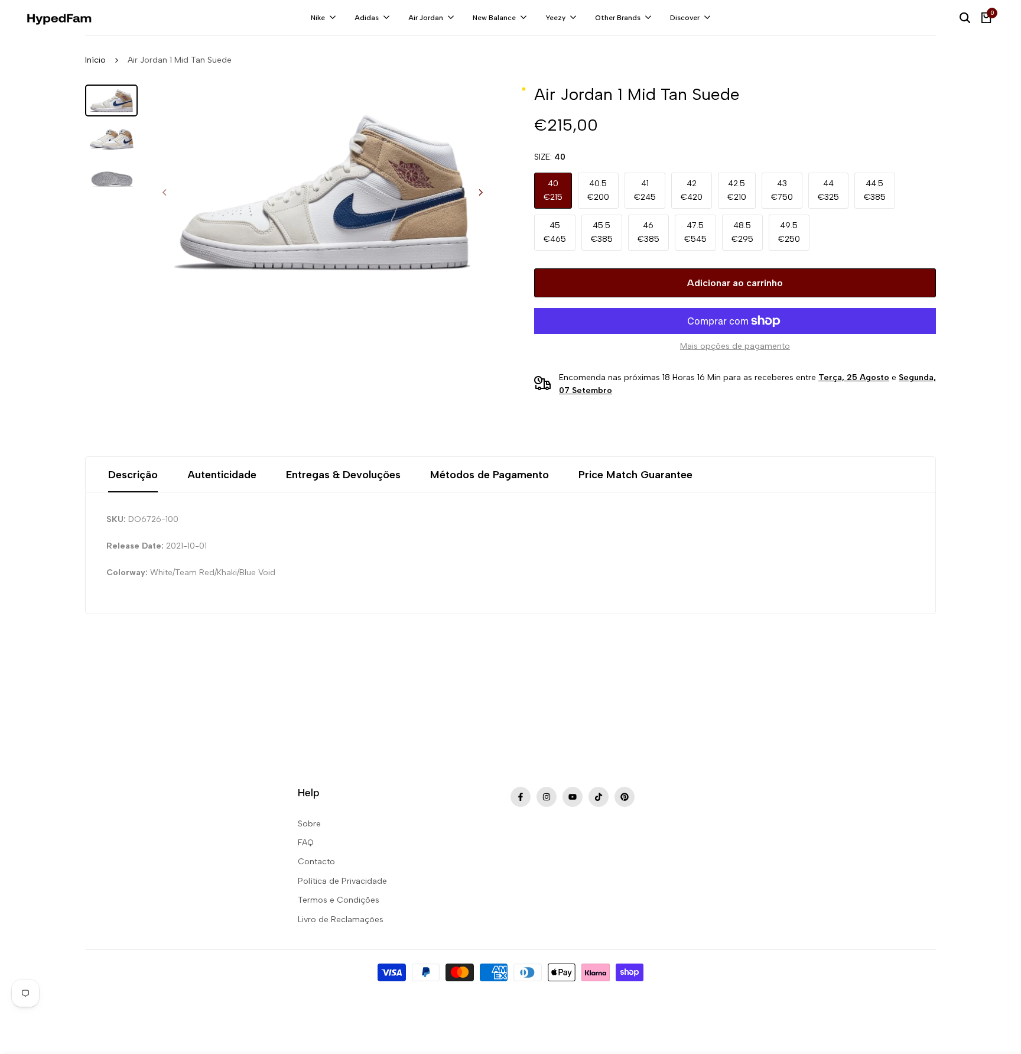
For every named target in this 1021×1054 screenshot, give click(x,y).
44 (828, 190)
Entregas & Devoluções (343, 474)
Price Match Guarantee (635, 474)
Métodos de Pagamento (489, 474)
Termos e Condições (338, 900)
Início (95, 60)
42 (692, 190)
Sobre (309, 824)
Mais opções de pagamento (735, 346)
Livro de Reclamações (340, 919)
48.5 (742, 232)
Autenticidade (221, 474)
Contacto (316, 862)
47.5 (695, 232)
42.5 (736, 190)
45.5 (602, 232)
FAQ (306, 843)
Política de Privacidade (342, 881)
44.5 (875, 190)
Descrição (133, 474)
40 (553, 190)
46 (648, 232)
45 (555, 232)
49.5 (789, 232)
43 (782, 190)
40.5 (598, 190)
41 (645, 190)
